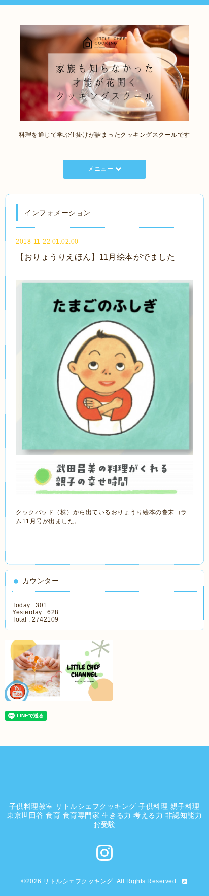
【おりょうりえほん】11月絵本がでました (95, 257)
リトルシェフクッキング (78, 881)
